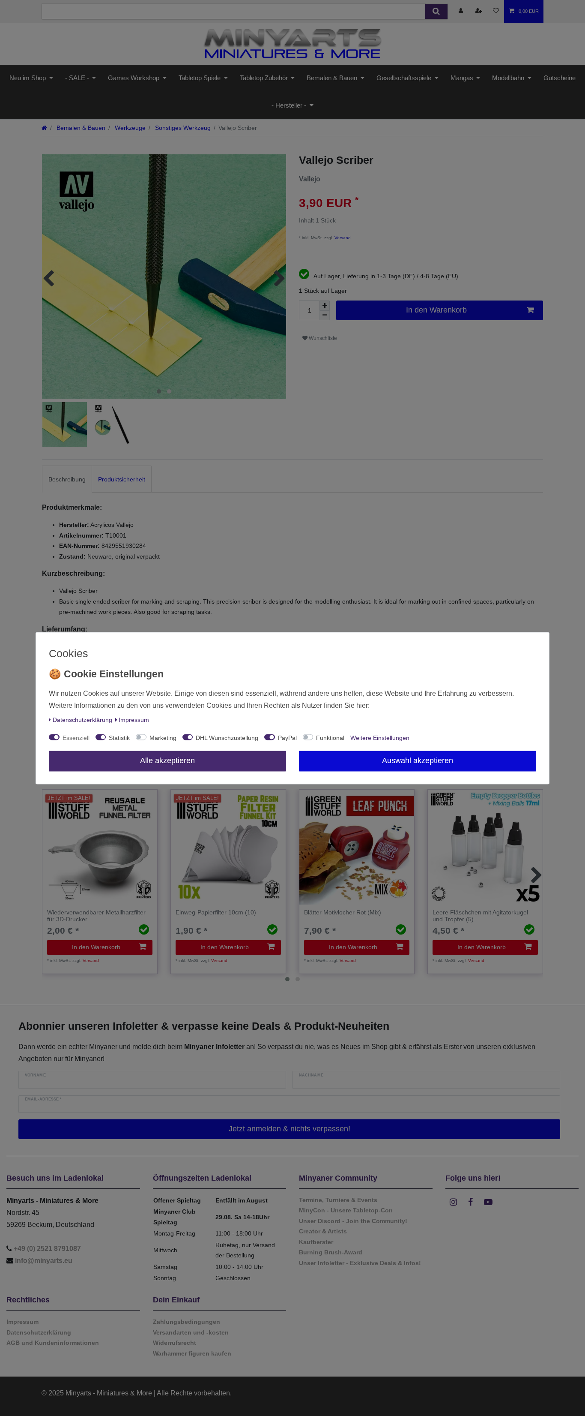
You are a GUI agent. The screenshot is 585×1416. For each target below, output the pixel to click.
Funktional (330, 737)
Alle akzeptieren (167, 760)
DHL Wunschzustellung (227, 737)
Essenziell (76, 737)
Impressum (134, 719)
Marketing (162, 737)
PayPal (287, 737)
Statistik (119, 737)
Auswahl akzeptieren (417, 760)
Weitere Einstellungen (379, 737)
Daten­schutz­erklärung (82, 719)
